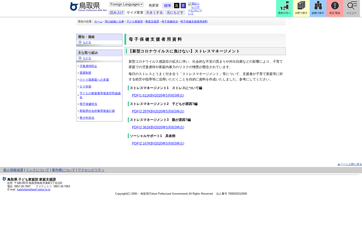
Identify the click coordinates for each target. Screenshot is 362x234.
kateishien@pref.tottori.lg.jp (33, 189)
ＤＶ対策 (85, 86)
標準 (167, 6)
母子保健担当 (170, 21)
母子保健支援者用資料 (194, 21)
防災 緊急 (335, 13)
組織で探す (318, 13)
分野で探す (301, 13)
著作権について (63, 170)
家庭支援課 (152, 21)
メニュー (351, 13)
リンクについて (37, 170)
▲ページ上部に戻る (349, 164)
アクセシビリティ (91, 170)
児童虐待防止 (88, 66)
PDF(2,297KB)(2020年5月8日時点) (158, 111)
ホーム (98, 21)
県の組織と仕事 (114, 21)
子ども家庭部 (135, 21)
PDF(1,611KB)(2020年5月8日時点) (158, 95)
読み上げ (116, 12)
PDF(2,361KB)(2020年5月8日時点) (158, 127)
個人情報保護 (13, 170)
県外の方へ (284, 13)
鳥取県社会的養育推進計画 (97, 110)
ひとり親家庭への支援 (94, 79)
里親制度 (85, 72)
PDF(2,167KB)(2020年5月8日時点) (158, 143)
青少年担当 (87, 117)
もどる (87, 42)
